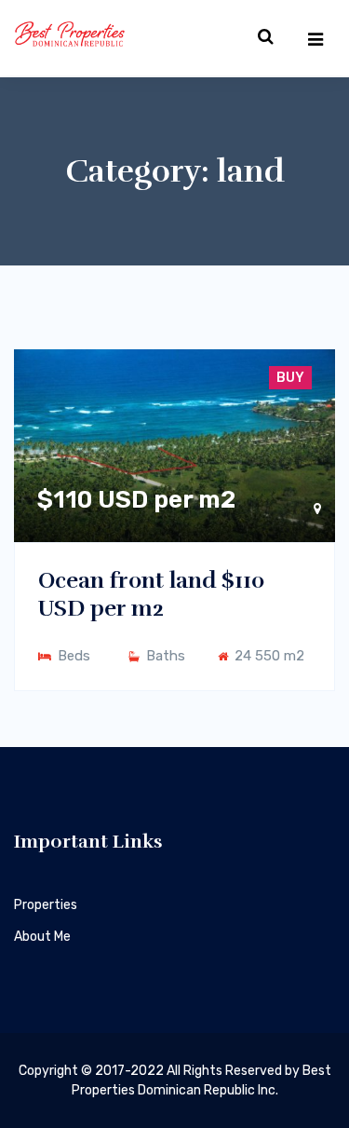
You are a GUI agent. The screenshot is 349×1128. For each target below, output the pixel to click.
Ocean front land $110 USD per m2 (151, 594)
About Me (42, 937)
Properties (45, 905)
